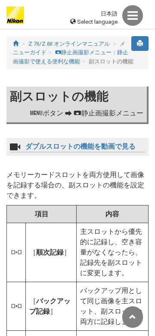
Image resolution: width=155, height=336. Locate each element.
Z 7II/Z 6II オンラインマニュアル (69, 43)
